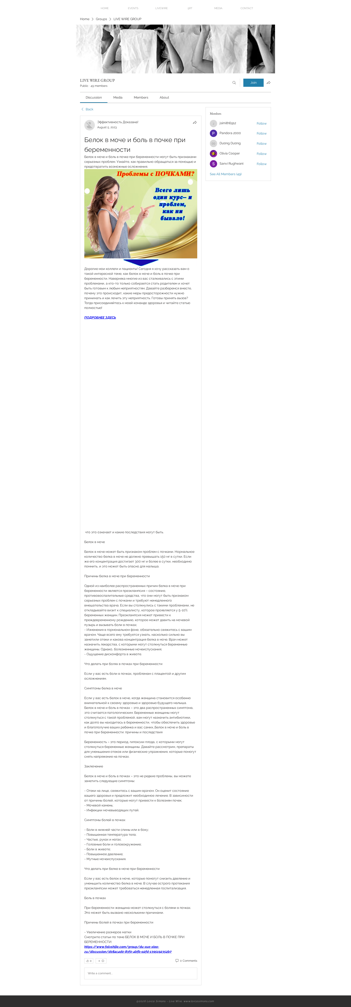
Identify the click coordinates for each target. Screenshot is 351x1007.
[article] (141, 550)
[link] (94, 97)
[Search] (234, 83)
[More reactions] (101, 961)
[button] (218, 8)
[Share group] (268, 82)
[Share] (194, 122)
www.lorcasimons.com (199, 1001)
